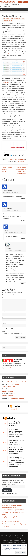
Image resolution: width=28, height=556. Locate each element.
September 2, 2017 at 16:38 (11, 210)
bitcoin (5, 20)
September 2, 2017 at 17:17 (13, 232)
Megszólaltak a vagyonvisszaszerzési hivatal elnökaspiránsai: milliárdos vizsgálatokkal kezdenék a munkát (16, 433)
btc (16, 159)
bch (10, 159)
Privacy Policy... (4, 370)
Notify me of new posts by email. (13, 333)
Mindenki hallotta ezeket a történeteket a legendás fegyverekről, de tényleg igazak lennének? (16, 450)
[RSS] (24, 2)
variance (6, 18)
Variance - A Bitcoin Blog (7, 2)
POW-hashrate (6, 82)
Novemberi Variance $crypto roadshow (13, 510)
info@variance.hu (13, 368)
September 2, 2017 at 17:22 (14, 250)
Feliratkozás (7, 490)
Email (4, 317)
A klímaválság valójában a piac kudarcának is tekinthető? (16, 423)
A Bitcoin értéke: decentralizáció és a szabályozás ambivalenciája (21, 170)
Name (4, 312)
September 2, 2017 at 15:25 (11, 192)
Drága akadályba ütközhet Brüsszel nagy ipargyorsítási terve (16, 442)
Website (4, 323)
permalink (21, 161)
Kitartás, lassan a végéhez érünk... (12, 521)
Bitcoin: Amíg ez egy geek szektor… (7, 169)
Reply (23, 198)
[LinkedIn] (26, 2)
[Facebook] (19, 2)
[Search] (24, 347)
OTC (12, 20)
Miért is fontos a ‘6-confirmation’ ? (16, 382)
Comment (5, 298)
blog (8, 20)
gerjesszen (11, 53)
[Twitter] (21, 2)
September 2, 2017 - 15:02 (17, 18)
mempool (19, 159)
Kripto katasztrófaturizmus (17, 398)
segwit (23, 159)
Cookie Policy (8, 549)
